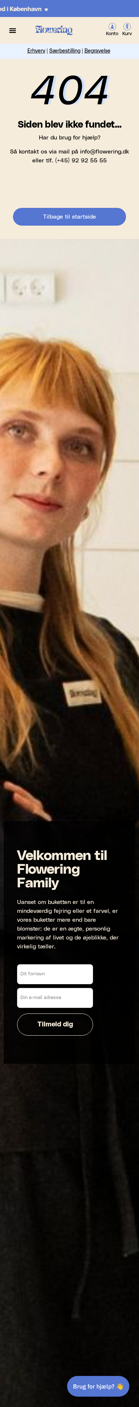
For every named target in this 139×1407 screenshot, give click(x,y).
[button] (12, 30)
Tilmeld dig (55, 1024)
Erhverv (36, 51)
